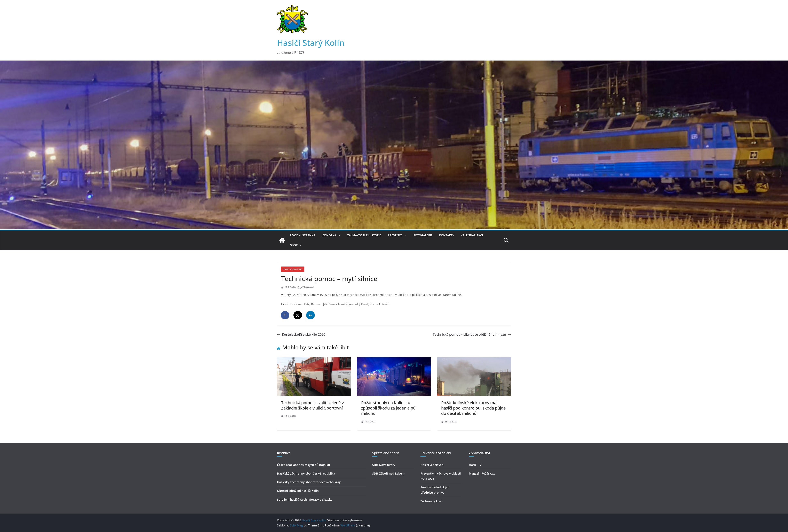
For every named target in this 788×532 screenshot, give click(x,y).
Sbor (294, 245)
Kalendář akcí (472, 235)
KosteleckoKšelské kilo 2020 (303, 334)
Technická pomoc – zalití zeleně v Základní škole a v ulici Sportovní (312, 405)
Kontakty (446, 235)
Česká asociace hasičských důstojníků (303, 465)
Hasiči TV (475, 465)
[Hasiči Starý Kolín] (394, 63)
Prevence (395, 235)
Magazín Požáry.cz (482, 473)
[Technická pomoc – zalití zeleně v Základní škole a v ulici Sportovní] (314, 360)
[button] (338, 235)
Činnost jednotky (293, 269)
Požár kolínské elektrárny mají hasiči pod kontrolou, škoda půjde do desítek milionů (473, 408)
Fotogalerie (423, 235)
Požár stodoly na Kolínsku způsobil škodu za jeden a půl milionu (389, 408)
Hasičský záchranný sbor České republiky (306, 473)
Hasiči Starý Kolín (310, 42)
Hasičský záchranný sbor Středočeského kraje (309, 482)
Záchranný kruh (431, 501)
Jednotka (329, 235)
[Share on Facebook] (285, 315)
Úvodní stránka (302, 235)
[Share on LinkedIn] (311, 315)
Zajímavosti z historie (364, 235)
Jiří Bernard (307, 287)
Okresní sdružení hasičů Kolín (298, 491)
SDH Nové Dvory (383, 465)
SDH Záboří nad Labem (388, 473)
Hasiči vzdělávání (432, 465)
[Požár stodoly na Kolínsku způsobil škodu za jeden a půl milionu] (394, 360)
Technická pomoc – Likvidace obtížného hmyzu (469, 334)
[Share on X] (298, 315)
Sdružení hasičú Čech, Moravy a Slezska (304, 499)
